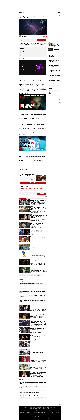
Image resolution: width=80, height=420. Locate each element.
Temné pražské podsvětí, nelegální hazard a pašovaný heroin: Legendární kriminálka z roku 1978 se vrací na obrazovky (33, 397)
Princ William (36, 188)
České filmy (54, 48)
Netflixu (24, 110)
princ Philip (26, 188)
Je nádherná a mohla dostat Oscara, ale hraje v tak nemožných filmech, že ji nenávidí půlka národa (32, 298)
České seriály (52, 12)
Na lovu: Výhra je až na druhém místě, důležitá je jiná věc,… (54, 53)
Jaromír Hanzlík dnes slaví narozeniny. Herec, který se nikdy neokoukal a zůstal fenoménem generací (32, 301)
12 (40, 418)
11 (39, 418)
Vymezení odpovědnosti (53, 407)
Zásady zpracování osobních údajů (34, 408)
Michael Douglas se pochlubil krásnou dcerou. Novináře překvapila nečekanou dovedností (32, 390)
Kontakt (49, 408)
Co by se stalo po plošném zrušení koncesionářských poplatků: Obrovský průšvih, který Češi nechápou (32, 292)
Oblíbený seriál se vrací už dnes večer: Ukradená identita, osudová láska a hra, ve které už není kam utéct (32, 387)
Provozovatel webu (40, 407)
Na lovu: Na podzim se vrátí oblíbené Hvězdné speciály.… (54, 78)
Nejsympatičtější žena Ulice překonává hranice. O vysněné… (54, 90)
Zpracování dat (48, 407)
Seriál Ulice (31, 12)
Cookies (31, 407)
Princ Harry (40, 188)
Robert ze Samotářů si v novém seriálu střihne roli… (54, 88)
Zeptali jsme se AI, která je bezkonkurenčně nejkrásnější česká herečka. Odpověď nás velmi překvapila (32, 286)
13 (41, 418)
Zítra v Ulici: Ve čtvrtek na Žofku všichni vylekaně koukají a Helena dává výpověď (31, 288)
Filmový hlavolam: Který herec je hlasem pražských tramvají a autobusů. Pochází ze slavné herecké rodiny (32, 284)
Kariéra (46, 408)
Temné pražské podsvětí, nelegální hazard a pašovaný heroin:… (54, 71)
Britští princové (24, 51)
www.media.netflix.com (24, 169)
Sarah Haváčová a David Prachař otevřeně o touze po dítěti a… (54, 83)
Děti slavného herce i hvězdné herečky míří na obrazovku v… (54, 63)
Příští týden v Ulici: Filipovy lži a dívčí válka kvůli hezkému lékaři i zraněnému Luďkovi (31, 395)
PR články (43, 408)
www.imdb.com (23, 167)
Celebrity (27, 12)
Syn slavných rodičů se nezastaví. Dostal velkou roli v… (54, 85)
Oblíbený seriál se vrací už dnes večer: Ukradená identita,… (54, 56)
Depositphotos (44, 416)
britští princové (22, 188)
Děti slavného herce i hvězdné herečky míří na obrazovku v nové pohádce (29, 392)
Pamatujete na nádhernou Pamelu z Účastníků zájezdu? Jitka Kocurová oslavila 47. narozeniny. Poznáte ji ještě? (32, 296)
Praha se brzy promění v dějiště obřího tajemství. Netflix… (54, 73)
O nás (24, 407)
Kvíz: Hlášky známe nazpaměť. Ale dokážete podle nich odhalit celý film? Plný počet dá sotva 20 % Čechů (33, 383)
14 (42, 418)
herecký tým (24, 275)
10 (38, 418)
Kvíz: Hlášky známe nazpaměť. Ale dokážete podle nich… (56, 50)
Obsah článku (22, 48)
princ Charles (31, 188)
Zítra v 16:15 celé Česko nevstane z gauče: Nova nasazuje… (54, 58)
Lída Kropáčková (24, 36)
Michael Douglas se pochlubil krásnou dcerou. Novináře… (54, 61)
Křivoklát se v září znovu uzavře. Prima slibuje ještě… (54, 93)
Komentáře (42, 40)
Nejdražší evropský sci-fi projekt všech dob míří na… (54, 80)
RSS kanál (44, 407)
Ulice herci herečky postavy (45, 12)
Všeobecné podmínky (35, 407)
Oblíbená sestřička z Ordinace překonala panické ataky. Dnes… (54, 66)
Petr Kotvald (38, 275)
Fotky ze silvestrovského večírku (31, 275)
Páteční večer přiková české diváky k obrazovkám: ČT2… (54, 95)
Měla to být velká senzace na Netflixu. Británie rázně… (56, 45)
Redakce (26, 407)
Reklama (29, 407)
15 (43, 418)
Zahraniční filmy (37, 12)
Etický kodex (40, 408)
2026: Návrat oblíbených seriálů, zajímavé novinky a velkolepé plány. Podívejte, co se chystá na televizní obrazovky (33, 281)
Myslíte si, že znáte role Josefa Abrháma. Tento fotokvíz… (54, 76)
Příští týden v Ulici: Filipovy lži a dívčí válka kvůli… (54, 68)
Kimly (20, 275)
